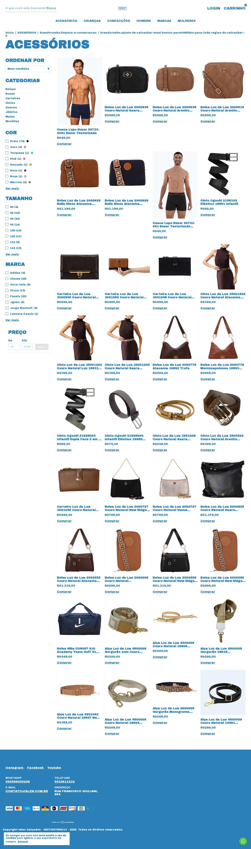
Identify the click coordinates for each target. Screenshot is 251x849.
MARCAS (164, 20)
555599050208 (18, 781)
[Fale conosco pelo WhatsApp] (243, 841)
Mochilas (12, 121)
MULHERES (187, 20)
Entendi (23, 841)
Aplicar (42, 346)
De (10, 340)
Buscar (51, 8)
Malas (10, 116)
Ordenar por (25, 60)
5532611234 (64, 781)
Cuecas (11, 107)
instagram (15, 767)
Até (24, 340)
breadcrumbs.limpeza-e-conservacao (68, 32)
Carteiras (13, 98)
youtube (54, 767)
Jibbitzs (11, 112)
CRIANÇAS (92, 20)
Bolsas (11, 89)
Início (10, 32)
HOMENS (144, 20)
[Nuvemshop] (62, 822)
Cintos (10, 103)
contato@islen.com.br (27, 791)
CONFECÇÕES (118, 20)
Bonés (10, 93)
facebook (35, 767)
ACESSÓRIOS (66, 20)
